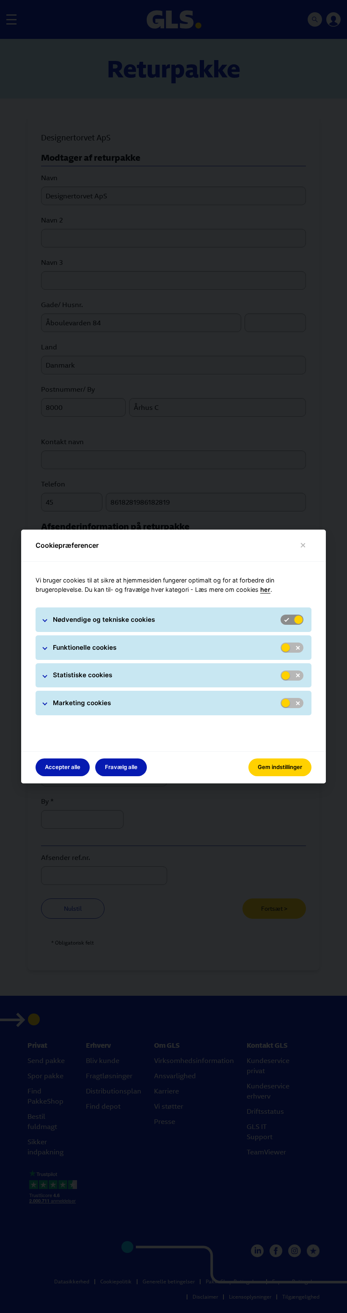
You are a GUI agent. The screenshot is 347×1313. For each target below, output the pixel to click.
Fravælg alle (121, 767)
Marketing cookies (82, 703)
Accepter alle (62, 767)
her (265, 589)
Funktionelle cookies (84, 647)
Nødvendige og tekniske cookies (104, 619)
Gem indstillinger (280, 767)
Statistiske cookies (82, 675)
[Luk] (303, 545)
